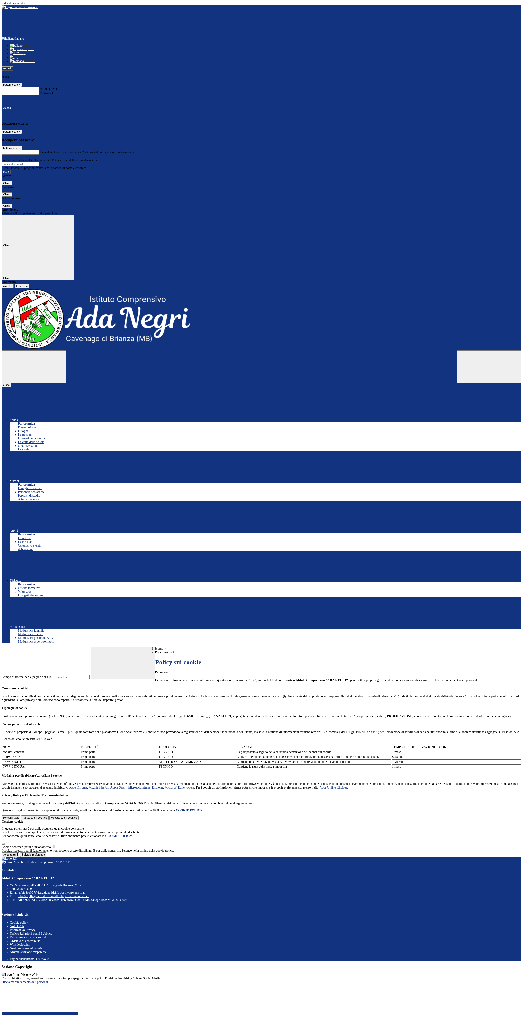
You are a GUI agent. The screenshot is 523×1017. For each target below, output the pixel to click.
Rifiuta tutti (35, 817)
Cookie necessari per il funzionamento (27, 847)
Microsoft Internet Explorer (145, 787)
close (6, 384)
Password (46, 93)
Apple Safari (118, 787)
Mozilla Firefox (99, 787)
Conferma (22, 286)
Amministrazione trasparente (28, 952)
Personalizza (11, 817)
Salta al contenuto (13, 3)
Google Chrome (76, 787)
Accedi (7, 68)
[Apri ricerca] (489, 366)
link (250, 803)
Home (159, 648)
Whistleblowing (20, 944)
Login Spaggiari (106, 160)
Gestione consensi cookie (26, 948)
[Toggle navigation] (34, 366)
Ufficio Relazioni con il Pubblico (31, 933)
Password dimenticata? (16, 100)
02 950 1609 (24, 888)
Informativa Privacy (22, 930)
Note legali (17, 926)
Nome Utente (49, 89)
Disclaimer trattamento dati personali (25, 982)
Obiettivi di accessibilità (25, 941)
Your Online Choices (333, 787)
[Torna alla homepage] (261, 319)
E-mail (44, 152)
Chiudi (7, 183)
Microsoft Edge (175, 787)
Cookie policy (19, 922)
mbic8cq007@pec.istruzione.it (53, 896)
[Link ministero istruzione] (20, 7)
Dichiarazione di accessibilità (28, 937)
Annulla (7, 286)
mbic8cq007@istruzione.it (52, 892)
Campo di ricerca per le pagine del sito (26, 677)
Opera (190, 787)
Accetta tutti (64, 817)
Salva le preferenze (33, 854)
